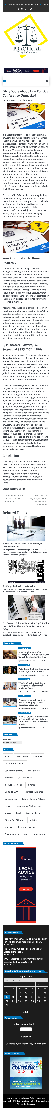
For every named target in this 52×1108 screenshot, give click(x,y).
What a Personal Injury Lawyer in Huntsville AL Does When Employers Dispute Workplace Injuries (33, 720)
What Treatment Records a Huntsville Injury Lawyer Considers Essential (31, 702)
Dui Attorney (11, 799)
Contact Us (12, 1098)
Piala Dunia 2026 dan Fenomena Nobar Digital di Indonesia (33, 670)
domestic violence (34, 792)
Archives (7, 739)
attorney (37, 756)
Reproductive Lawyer (28, 827)
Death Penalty (25, 777)
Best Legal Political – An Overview (19, 586)
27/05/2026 (44, 675)
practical (9, 827)
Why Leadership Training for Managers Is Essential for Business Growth (32, 685)
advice (8, 756)
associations (22, 756)
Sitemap (41, 1098)
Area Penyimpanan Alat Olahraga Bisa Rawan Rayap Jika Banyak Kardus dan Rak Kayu (33, 654)
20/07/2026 (44, 661)
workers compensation (35, 834)
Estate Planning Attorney (34, 799)
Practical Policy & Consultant (32, 1043)
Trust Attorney (12, 834)
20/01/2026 (44, 708)
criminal (9, 777)
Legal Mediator (33, 813)
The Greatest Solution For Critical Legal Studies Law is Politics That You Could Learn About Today (26, 626)
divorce (31, 785)
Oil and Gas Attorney (14, 820)
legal (18, 813)
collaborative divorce (15, 763)
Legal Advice (24, 648)
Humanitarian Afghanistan (28, 806)
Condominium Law (14, 770)
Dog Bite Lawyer (12, 792)
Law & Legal (20, 488)
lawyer (8, 813)
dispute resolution (14, 785)
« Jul (25, 1012)
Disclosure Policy (27, 1098)
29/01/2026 (44, 692)
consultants (34, 770)
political (34, 820)
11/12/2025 (43, 728)
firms (7, 806)
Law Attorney (25, 696)
